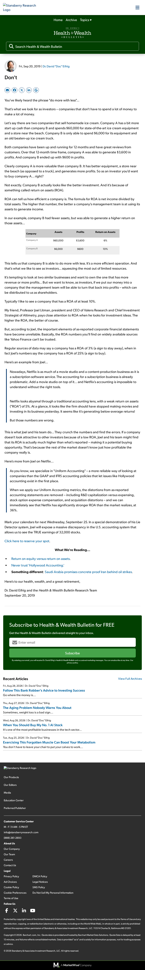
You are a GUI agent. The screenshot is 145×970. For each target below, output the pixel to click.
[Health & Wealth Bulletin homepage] (72, 33)
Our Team (9, 854)
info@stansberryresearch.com (21, 832)
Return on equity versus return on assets (40, 558)
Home (58, 19)
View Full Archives (130, 678)
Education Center (14, 800)
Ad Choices (10, 881)
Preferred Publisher (15, 808)
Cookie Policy (11, 887)
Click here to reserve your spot (27, 541)
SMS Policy (38, 887)
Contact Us (10, 865)
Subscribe (72, 653)
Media (7, 792)
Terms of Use (11, 898)
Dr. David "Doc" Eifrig (56, 66)
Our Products (11, 777)
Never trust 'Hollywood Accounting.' (37, 565)
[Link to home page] (22, 7)
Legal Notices (40, 881)
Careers (8, 859)
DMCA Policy (39, 876)
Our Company (12, 848)
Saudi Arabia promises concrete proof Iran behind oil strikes (88, 571)
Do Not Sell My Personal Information (52, 892)
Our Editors (10, 784)
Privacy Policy (11, 876)
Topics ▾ (86, 19)
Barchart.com (29, 935)
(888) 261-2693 (12, 837)
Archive (71, 19)
